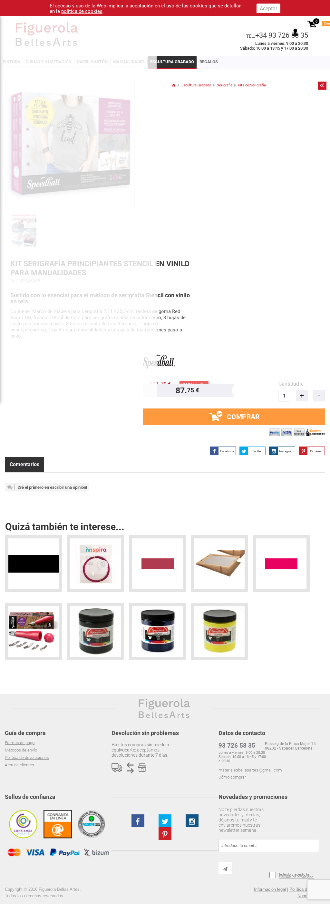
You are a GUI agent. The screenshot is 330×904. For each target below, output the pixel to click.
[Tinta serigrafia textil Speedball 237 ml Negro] (95, 631)
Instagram (286, 451)
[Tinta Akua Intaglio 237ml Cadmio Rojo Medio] (157, 563)
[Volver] (322, 85)
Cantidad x (290, 384)
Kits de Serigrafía (252, 85)
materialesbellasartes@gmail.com (250, 770)
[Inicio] (173, 85)
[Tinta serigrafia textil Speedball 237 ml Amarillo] (219, 631)
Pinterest (316, 451)
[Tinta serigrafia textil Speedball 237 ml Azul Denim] (157, 631)
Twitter (257, 451)
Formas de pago (19, 742)
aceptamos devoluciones (136, 752)
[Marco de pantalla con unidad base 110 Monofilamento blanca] (219, 563)
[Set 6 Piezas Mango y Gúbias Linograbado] (33, 631)
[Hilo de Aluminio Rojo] (95, 563)
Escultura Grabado (172, 61)
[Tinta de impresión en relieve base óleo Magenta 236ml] (281, 563)
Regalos (208, 61)
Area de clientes (19, 764)
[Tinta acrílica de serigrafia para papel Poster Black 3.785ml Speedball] (33, 563)
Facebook (227, 451)
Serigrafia (224, 85)
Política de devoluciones (27, 757)
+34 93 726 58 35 (281, 35)
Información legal (270, 889)
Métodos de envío (21, 750)
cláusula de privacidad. (296, 877)
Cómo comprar (232, 777)
